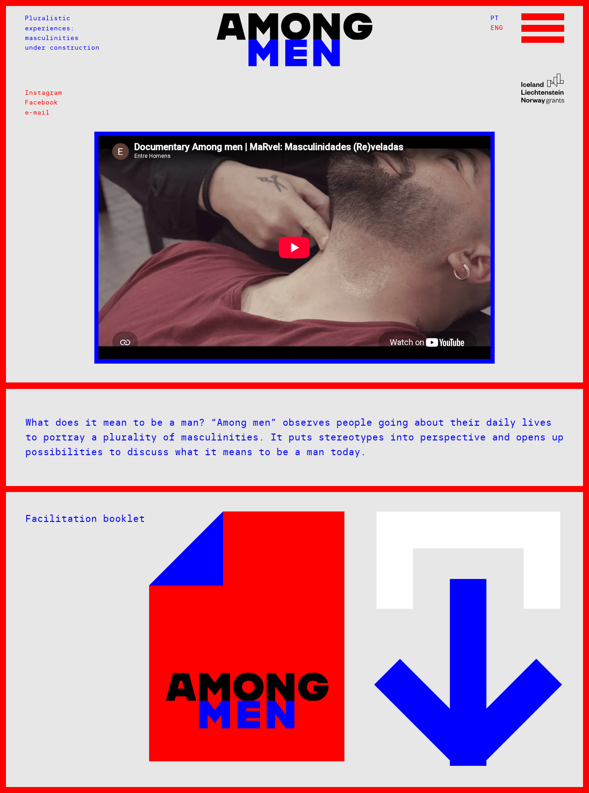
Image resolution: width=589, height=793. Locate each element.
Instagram (43, 92)
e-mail (37, 112)
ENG (497, 27)
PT (495, 18)
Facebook (41, 102)
